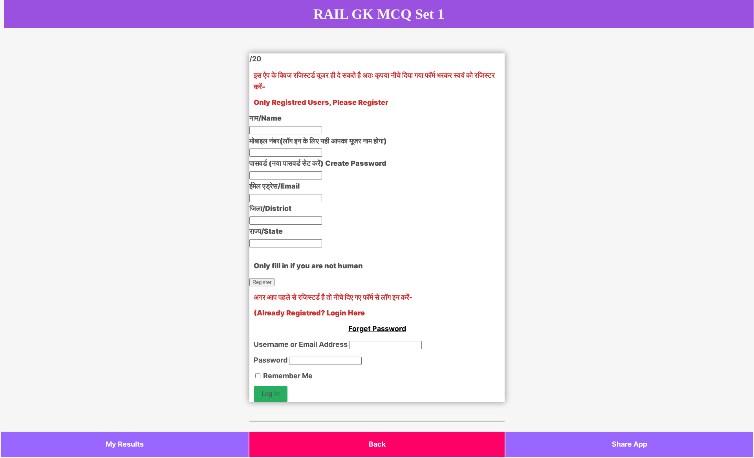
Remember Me (287, 376)
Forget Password (377, 328)
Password (270, 360)
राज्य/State (266, 231)
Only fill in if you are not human (308, 266)
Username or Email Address (301, 344)
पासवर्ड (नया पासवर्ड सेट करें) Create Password (317, 163)
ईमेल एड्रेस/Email (274, 186)
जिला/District (270, 208)
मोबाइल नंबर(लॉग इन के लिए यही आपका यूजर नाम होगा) (318, 141)
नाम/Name (265, 118)
